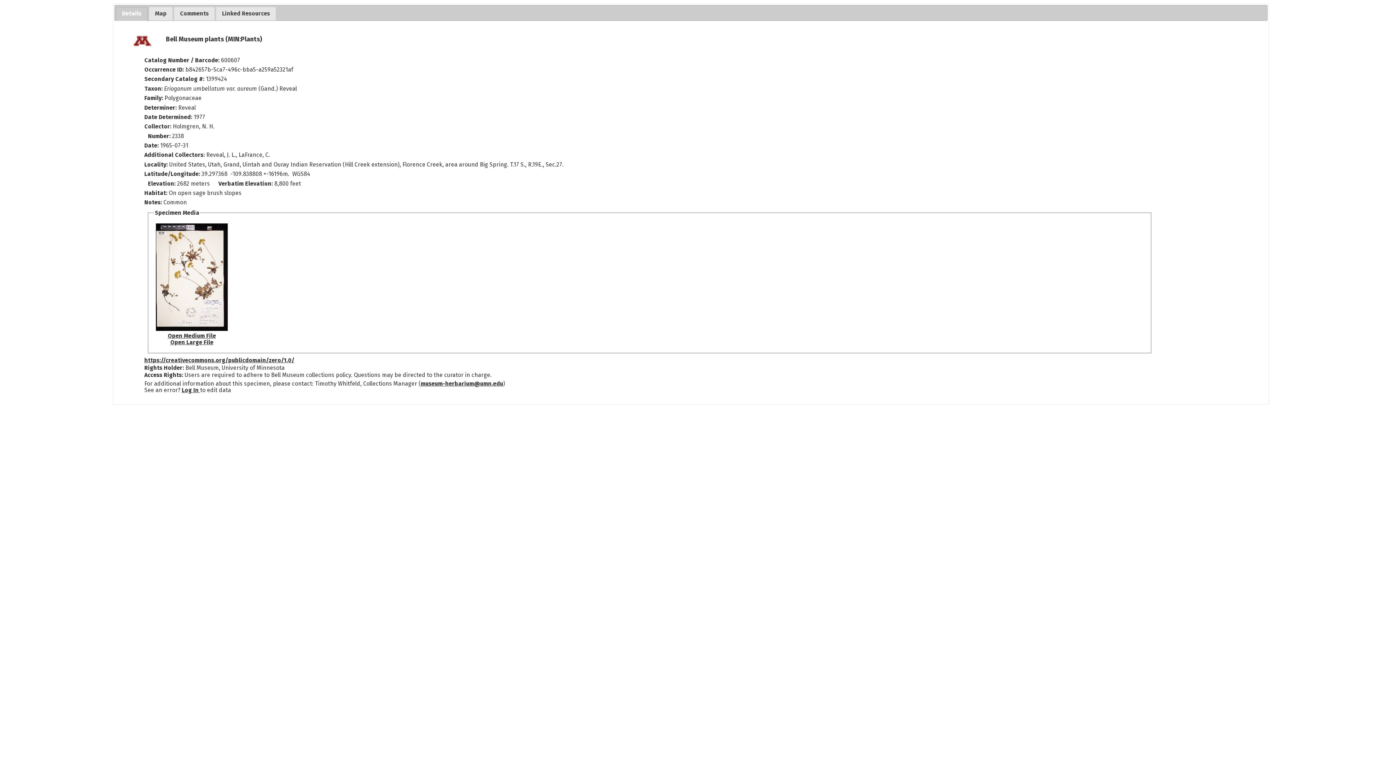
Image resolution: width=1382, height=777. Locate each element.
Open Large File (191, 342)
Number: (160, 136)
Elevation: (162, 183)
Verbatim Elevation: (246, 183)
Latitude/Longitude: (172, 174)
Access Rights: (163, 375)
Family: (153, 98)
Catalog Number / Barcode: (182, 60)
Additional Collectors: (175, 154)
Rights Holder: (164, 367)
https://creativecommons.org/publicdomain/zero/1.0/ (219, 360)
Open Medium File (192, 335)
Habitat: (156, 193)
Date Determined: (169, 117)
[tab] (132, 14)
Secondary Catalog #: (174, 79)
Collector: (158, 126)
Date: (151, 145)
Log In (191, 390)
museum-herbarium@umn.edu (462, 383)
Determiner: (161, 107)
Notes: (153, 202)
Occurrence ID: (164, 69)
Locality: (156, 164)
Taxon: (153, 88)
